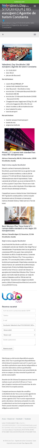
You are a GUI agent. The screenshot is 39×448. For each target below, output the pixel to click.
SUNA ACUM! (19, 2)
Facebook (28, 419)
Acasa (4, 419)
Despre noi (11, 419)
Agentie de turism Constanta (19, 6)
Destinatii (19, 419)
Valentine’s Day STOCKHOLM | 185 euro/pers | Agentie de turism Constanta (18, 25)
